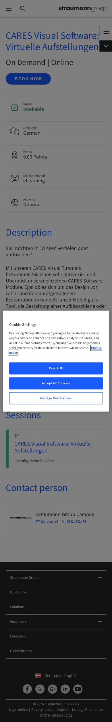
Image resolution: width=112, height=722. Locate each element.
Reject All (56, 368)
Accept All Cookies (56, 383)
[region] (56, 361)
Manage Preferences (56, 398)
